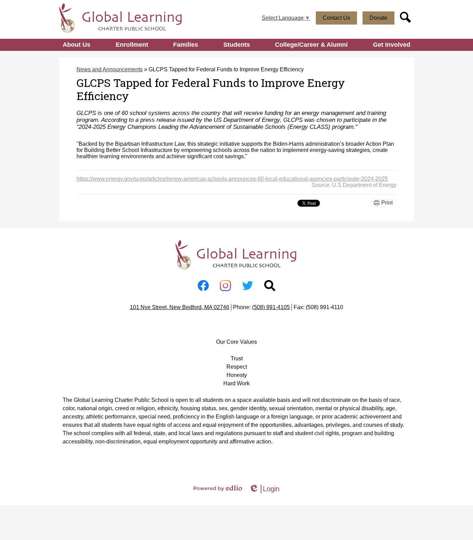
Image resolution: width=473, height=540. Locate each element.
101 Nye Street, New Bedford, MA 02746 (179, 307)
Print (387, 203)
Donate (378, 18)
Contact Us (336, 18)
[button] (76, 45)
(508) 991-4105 (271, 307)
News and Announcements (110, 69)
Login (264, 489)
